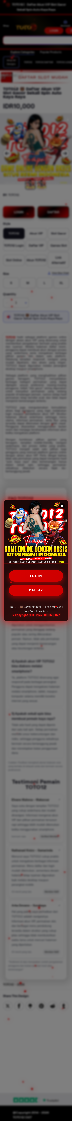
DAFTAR (36, 590)
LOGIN (36, 576)
